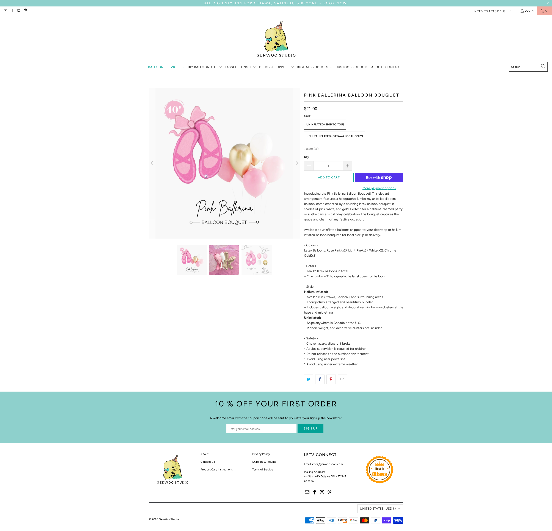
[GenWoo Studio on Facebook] (12, 10)
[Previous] (152, 163)
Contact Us (208, 461)
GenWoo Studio (169, 519)
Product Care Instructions (217, 469)
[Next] (296, 163)
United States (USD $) (489, 11)
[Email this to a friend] (342, 379)
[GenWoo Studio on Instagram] (18, 10)
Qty (306, 157)
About (205, 454)
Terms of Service (262, 469)
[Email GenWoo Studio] (5, 10)
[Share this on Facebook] (320, 379)
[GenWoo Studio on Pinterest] (25, 10)
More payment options (379, 188)
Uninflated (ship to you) (325, 124)
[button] (166, 67)
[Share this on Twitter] (308, 379)
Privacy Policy (261, 454)
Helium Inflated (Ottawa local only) (334, 136)
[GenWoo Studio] (276, 39)
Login (529, 10)
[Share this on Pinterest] (331, 379)
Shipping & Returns (264, 461)
